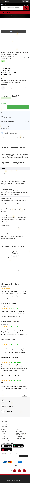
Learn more (4, 84)
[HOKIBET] (4, 4)
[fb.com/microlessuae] (19, 470)
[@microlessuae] (14, 470)
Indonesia (6, 1)
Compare (11, 88)
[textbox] (25, 1)
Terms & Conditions (18, 480)
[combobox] (25, 1)
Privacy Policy (10, 480)
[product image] (13, 31)
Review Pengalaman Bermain (15, 273)
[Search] (26, 8)
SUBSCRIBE (24, 456)
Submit (24, 395)
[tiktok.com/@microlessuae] (24, 470)
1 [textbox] (3, 107)
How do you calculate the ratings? (12, 261)
